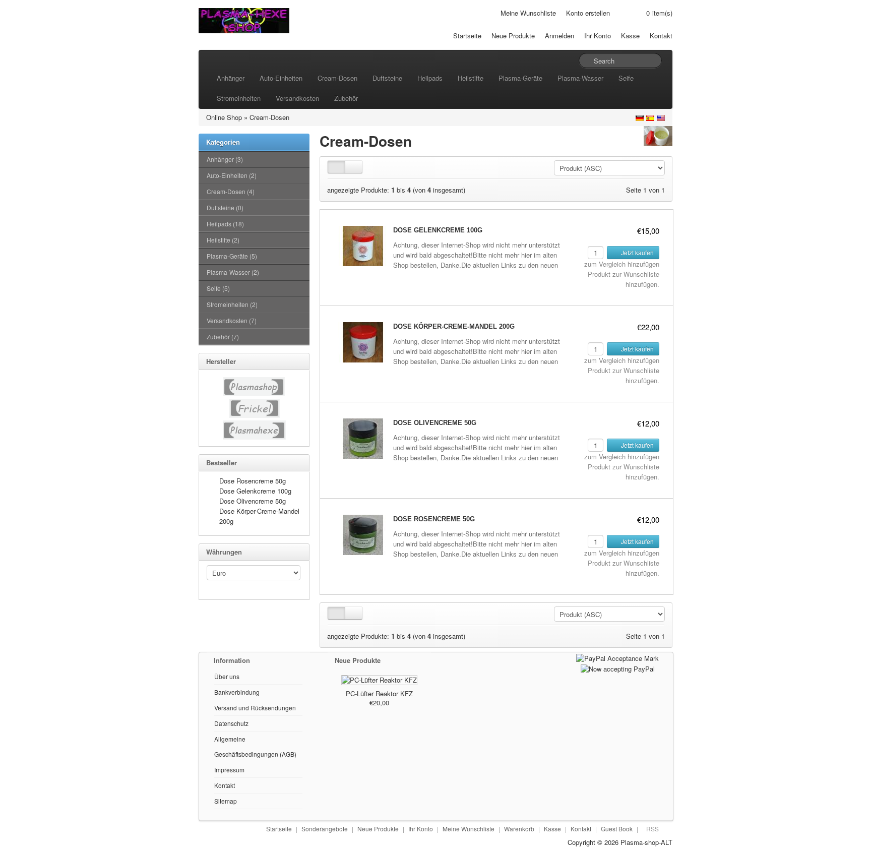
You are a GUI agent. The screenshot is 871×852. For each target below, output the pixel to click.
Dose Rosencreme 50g (252, 480)
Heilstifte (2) (223, 239)
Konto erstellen (588, 13)
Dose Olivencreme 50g (252, 501)
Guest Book (617, 828)
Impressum (229, 769)
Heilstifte (470, 78)
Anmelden (559, 35)
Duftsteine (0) (225, 207)
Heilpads (430, 78)
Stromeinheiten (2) (232, 304)
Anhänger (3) (225, 159)
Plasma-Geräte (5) (232, 256)
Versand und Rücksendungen (255, 707)
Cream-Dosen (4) (231, 191)
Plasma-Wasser (580, 78)
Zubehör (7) (223, 336)
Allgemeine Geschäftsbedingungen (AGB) (255, 746)
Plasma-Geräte (520, 78)
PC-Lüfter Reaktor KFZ (379, 693)
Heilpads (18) (225, 223)
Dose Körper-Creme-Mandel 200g (454, 326)
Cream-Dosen (337, 78)
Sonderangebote (324, 828)
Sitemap (225, 801)
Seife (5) (218, 288)
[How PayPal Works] (617, 657)
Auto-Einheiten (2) (232, 175)
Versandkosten (297, 98)
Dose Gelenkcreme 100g (255, 491)
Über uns (226, 676)
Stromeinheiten (239, 98)
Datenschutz (231, 723)
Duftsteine (387, 78)
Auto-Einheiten (281, 78)
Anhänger (230, 78)
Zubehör (346, 98)
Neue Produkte (513, 35)
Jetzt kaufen (636, 252)
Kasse (630, 35)
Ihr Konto (597, 35)
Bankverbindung (237, 692)
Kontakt (661, 35)
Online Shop (224, 117)
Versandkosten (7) (232, 320)
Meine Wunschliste (528, 13)
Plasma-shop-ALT (646, 842)
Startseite (467, 35)
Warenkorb (519, 828)
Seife (626, 78)
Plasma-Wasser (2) (233, 272)
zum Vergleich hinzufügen (621, 264)
